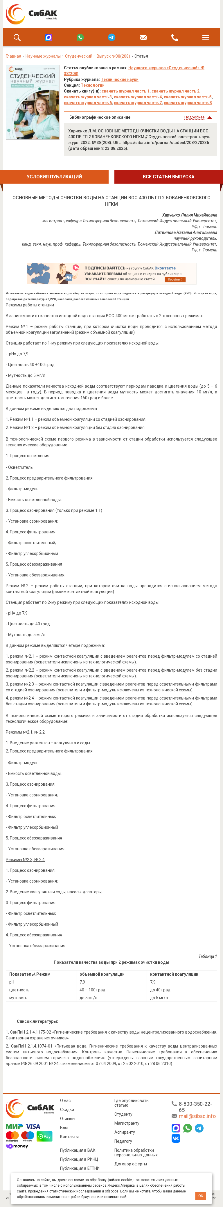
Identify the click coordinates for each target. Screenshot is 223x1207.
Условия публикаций (54, 177)
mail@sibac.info (197, 1116)
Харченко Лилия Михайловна (189, 215)
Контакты (69, 1136)
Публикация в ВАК (78, 1150)
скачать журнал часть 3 (88, 97)
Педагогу (123, 1141)
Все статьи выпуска (169, 177)
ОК (200, 1196)
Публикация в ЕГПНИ (80, 1168)
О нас (65, 1100)
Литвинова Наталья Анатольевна (186, 232)
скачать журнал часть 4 (138, 97)
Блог (64, 1127)
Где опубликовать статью (131, 1102)
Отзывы (67, 1118)
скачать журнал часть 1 (126, 91)
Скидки (67, 1109)
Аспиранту (124, 1132)
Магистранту (126, 1123)
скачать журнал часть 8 (188, 102)
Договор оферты (130, 1164)
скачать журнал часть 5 (188, 97)
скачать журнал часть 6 (88, 102)
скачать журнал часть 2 (175, 91)
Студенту (123, 1114)
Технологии (93, 85)
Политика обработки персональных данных (136, 1152)
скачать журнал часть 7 (138, 102)
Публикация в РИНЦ (79, 1159)
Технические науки (120, 79)
